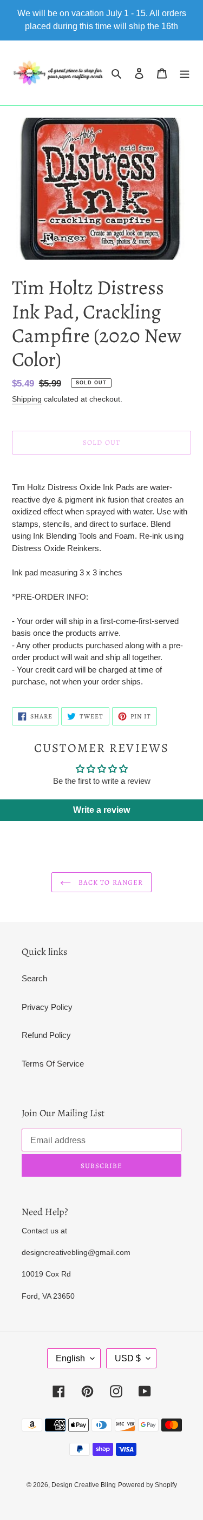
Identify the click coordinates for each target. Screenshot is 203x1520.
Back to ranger (109, 882)
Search (34, 978)
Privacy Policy (47, 1007)
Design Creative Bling (83, 1485)
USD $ (128, 1358)
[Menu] (184, 73)
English (70, 1358)
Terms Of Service (53, 1063)
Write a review (101, 810)
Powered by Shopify (147, 1485)
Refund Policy (46, 1035)
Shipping (27, 399)
